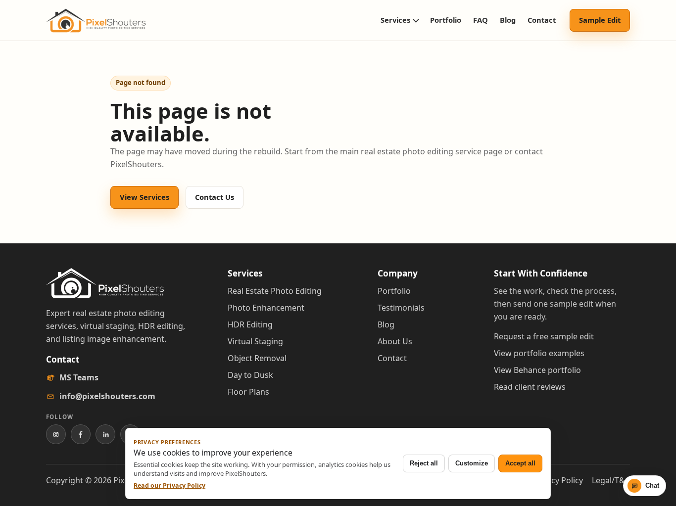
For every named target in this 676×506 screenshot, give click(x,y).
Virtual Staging (255, 341)
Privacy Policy (557, 480)
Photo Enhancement (266, 307)
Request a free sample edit (544, 336)
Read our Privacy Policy (169, 485)
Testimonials (401, 307)
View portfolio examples (539, 353)
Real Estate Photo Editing (275, 290)
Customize (471, 463)
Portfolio (445, 20)
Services (395, 20)
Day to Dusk (250, 374)
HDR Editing (250, 324)
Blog (508, 20)
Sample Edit (600, 20)
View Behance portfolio (537, 370)
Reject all (424, 463)
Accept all (520, 463)
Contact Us (214, 197)
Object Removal (257, 358)
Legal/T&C (611, 480)
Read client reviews (530, 386)
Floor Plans (248, 391)
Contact (542, 20)
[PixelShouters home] (96, 20)
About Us (395, 341)
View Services (144, 197)
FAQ (480, 20)
